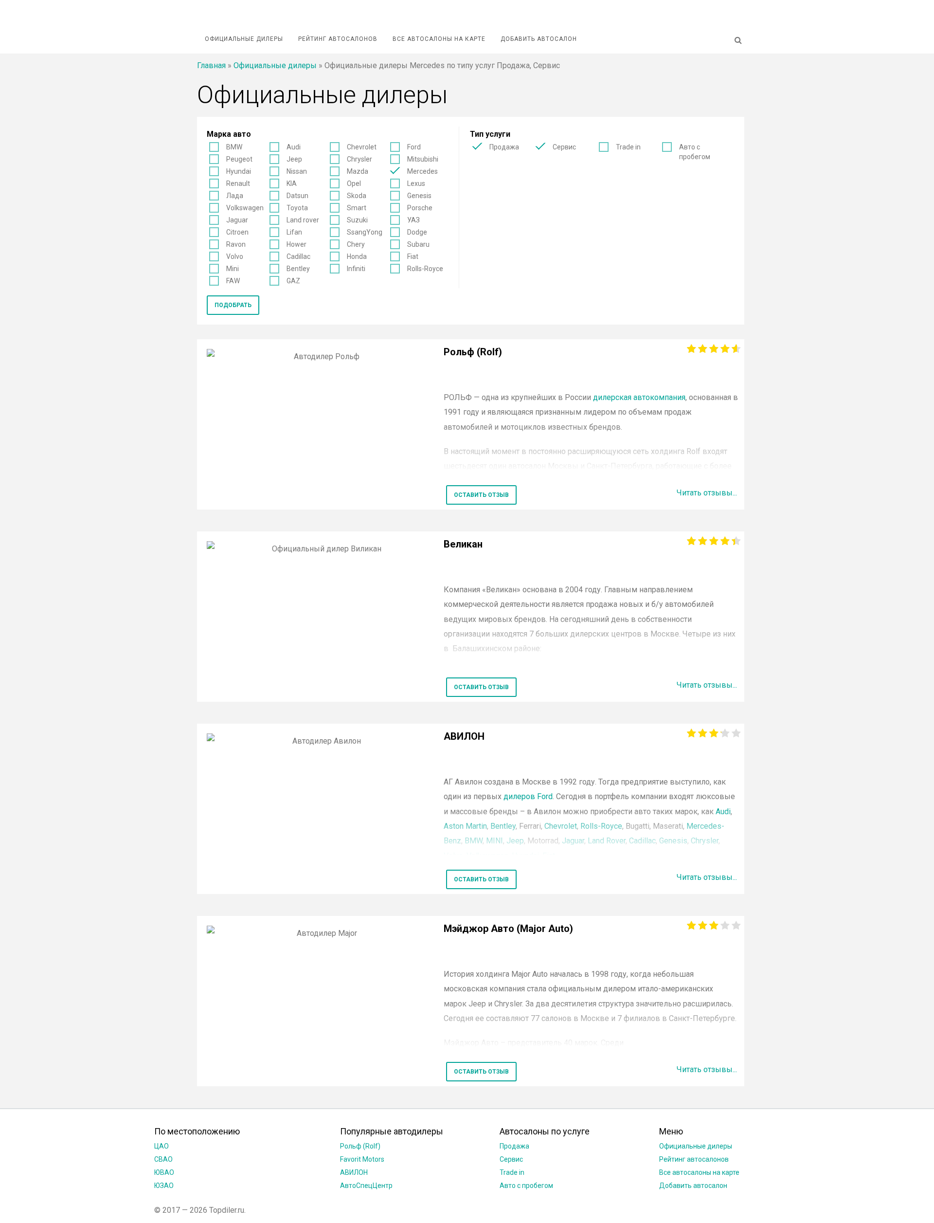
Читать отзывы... (707, 492)
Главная (211, 65)
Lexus (416, 183)
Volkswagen (245, 208)
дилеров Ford (528, 796)
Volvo (234, 256)
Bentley (298, 269)
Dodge (417, 232)
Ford (414, 147)
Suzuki (357, 220)
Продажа (504, 147)
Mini (232, 269)
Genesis (419, 196)
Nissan (297, 171)
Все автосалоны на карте (439, 39)
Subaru (418, 244)
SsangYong (364, 232)
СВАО (163, 1159)
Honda (357, 256)
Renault (238, 183)
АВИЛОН (354, 1172)
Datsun (297, 196)
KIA (292, 183)
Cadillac (298, 256)
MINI (494, 840)
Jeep (294, 159)
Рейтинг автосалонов (337, 39)
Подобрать (233, 305)
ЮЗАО (164, 1185)
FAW (233, 281)
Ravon (236, 244)
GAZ (293, 281)
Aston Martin (465, 826)
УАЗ (413, 220)
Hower (296, 244)
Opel (354, 183)
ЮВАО (164, 1172)
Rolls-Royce (425, 269)
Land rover (303, 220)
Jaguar (237, 220)
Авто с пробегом (694, 152)
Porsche (419, 208)
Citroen (237, 232)
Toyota (297, 208)
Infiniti (356, 269)
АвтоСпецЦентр (366, 1185)
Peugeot (239, 159)
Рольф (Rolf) (360, 1146)
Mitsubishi (422, 159)
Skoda (356, 196)
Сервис (564, 147)
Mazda (357, 171)
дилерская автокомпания (639, 397)
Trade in (628, 147)
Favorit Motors (362, 1159)
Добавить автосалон (539, 39)
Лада (234, 196)
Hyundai (238, 171)
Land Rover (607, 840)
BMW (234, 147)
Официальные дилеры (244, 39)
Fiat (412, 256)
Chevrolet (362, 147)
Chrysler (359, 159)
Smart (356, 208)
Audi (294, 147)
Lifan (294, 232)
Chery (356, 244)
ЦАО (161, 1146)
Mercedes (422, 171)
